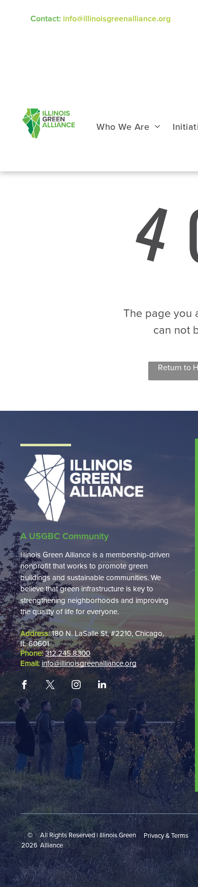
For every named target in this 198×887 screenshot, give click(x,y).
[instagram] (76, 685)
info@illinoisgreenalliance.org (117, 19)
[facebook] (24, 685)
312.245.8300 (67, 653)
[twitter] (50, 685)
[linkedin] (102, 685)
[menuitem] (128, 127)
